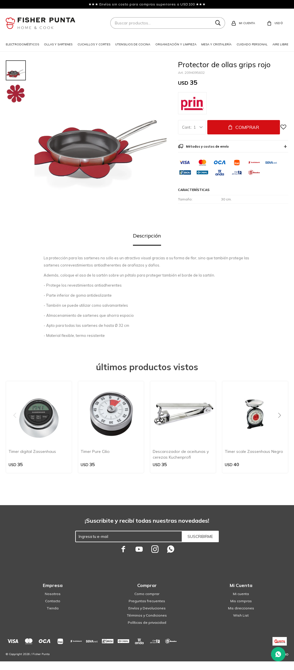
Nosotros (53, 594)
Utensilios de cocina (132, 44)
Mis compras (241, 601)
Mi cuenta (241, 594)
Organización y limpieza (175, 44)
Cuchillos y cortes (94, 44)
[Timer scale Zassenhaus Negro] (255, 414)
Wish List (241, 615)
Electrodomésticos (22, 44)
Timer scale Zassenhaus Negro (254, 451)
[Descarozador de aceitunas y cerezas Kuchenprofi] (183, 414)
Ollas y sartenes (58, 44)
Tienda (53, 608)
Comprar (247, 127)
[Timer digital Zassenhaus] (39, 414)
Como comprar (146, 594)
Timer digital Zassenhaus (32, 451)
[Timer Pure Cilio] (111, 414)
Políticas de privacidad (147, 622)
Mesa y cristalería (216, 44)
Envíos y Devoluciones (147, 608)
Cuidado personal (252, 44)
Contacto (52, 601)
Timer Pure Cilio (95, 451)
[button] (281, 427)
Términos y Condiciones (147, 615)
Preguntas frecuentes (147, 601)
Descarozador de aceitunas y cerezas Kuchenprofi (181, 454)
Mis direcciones (241, 608)
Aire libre (280, 44)
